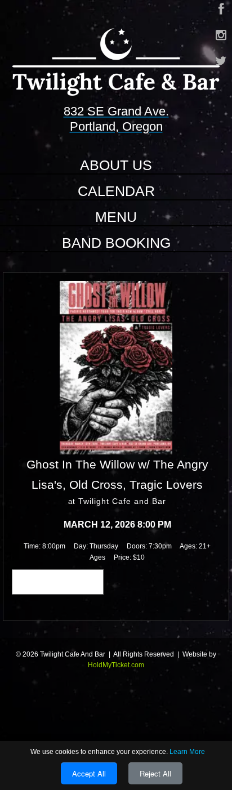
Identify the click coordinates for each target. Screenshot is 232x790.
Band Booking (116, 243)
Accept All (89, 773)
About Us (116, 165)
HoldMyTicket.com (116, 665)
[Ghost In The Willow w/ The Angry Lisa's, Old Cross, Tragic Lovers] (116, 367)
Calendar (116, 191)
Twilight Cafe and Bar (122, 501)
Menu (116, 217)
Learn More (187, 752)
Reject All (155, 773)
